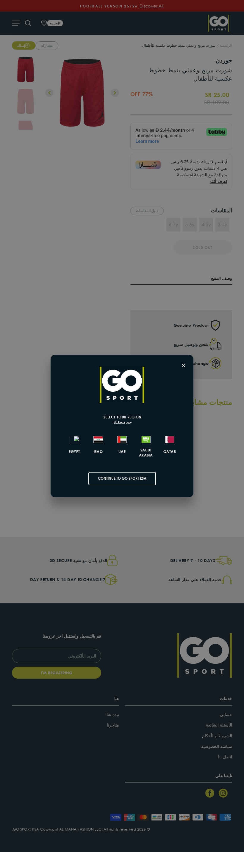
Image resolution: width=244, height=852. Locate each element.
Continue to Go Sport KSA (122, 478)
